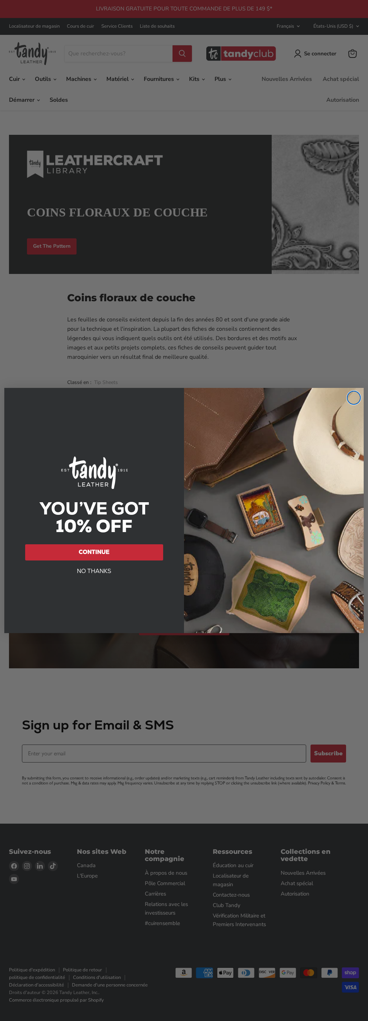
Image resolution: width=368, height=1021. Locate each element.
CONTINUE (94, 552)
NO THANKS (94, 571)
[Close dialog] (354, 398)
